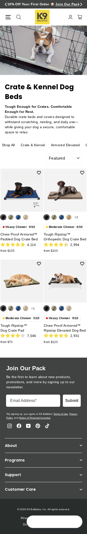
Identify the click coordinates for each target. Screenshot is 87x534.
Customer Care (20, 489)
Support (13, 475)
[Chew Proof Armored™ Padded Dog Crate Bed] (21, 190)
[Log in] (68, 17)
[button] (6, 4)
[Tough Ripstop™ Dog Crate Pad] (21, 281)
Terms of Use (60, 414)
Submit (71, 400)
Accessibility (57, 518)
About (11, 445)
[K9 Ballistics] (42, 17)
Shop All (8, 145)
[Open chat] (76, 522)
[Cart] (78, 17)
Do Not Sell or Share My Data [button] (43, 524)
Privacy (26, 518)
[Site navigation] (8, 17)
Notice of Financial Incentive (35, 417)
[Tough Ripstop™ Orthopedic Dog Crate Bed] (65, 190)
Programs (15, 460)
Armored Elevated (65, 145)
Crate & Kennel (33, 145)
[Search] (17, 17)
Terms (40, 518)
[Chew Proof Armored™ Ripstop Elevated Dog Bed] (65, 281)
